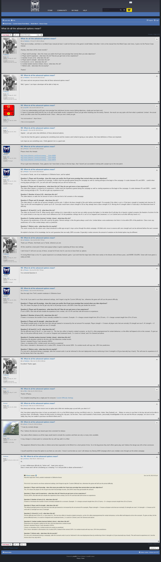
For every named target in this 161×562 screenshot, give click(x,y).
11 (7, 130)
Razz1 (4, 436)
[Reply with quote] (156, 39)
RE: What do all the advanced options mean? (38, 75)
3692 (8, 157)
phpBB (74, 556)
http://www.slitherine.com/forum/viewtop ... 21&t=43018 (38, 158)
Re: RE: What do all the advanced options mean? (39, 456)
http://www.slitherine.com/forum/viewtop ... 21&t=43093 (38, 155)
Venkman (5, 456)
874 (8, 57)
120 (8, 391)
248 (8, 405)
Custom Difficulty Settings (65, 398)
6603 (8, 119)
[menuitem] (13, 20)
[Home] (35, 6)
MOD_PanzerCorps (13, 31)
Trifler (4, 388)
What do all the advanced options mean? (21, 28)
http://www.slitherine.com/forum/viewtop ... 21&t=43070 (38, 160)
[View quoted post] (36, 475)
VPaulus (5, 154)
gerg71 (5, 128)
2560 (8, 438)
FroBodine (6, 54)
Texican (5, 403)
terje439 (5, 116)
